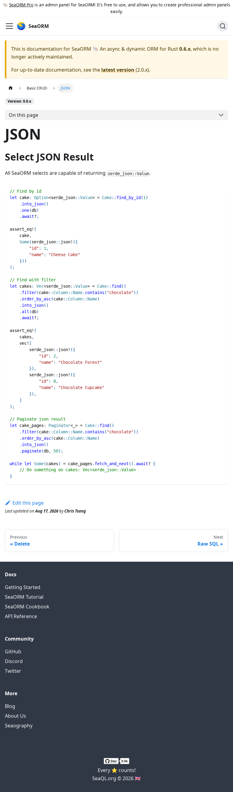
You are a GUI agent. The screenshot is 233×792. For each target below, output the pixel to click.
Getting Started (22, 587)
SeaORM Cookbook (27, 606)
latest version (117, 69)
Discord (14, 661)
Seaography (18, 725)
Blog (10, 706)
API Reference (21, 616)
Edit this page (28, 502)
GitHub (13, 651)
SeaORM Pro (21, 5)
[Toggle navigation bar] (9, 26)
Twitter (13, 671)
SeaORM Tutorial (24, 597)
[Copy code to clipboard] (221, 191)
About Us (15, 715)
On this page (23, 115)
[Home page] (10, 88)
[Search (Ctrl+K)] (222, 26)
